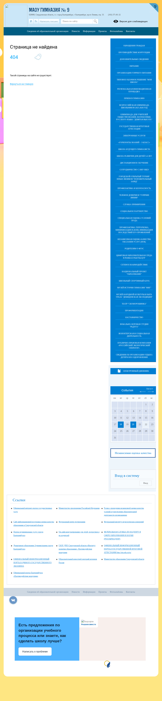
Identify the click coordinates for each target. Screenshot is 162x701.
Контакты (130, 31)
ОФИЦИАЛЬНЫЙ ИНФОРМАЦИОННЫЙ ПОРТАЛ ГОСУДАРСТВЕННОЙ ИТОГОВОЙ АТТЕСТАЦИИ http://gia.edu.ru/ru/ (123, 549)
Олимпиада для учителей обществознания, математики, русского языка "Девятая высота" (134, 117)
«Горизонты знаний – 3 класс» (134, 142)
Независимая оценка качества (133, 453)
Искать (95, 21)
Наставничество (134, 317)
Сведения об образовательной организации (48, 31)
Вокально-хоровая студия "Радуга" (134, 325)
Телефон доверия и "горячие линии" (134, 196)
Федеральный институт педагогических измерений (124, 522)
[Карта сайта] (36, 21)
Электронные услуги (134, 136)
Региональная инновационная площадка (134, 90)
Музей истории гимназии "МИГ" (134, 288)
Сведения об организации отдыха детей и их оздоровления (134, 356)
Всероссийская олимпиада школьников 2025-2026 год (134, 106)
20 (133, 424)
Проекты (102, 31)
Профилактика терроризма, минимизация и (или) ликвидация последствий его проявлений (134, 230)
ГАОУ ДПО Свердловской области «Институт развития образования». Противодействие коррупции (77, 549)
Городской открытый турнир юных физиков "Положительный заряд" (134, 179)
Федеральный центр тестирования (72, 522)
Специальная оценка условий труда (134, 219)
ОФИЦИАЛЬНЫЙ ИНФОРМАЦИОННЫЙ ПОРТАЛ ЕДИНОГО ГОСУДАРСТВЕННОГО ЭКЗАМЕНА (32, 562)
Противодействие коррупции (134, 52)
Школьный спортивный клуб (134, 281)
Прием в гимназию (134, 98)
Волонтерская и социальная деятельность (134, 334)
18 (121, 424)
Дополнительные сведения (134, 59)
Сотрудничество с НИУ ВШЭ (134, 170)
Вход (145, 483)
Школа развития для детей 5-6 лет (134, 156)
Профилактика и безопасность (134, 188)
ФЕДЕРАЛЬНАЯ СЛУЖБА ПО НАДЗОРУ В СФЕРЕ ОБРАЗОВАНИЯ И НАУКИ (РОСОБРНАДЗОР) (122, 535)
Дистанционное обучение (134, 163)
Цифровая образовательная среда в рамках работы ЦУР (134, 256)
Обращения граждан (134, 46)
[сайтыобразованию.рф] (153, 8)
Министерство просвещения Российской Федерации (79, 508)
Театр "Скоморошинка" (134, 304)
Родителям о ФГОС (134, 249)
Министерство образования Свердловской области (124, 559)
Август (149, 389)
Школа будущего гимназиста (134, 149)
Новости (76, 31)
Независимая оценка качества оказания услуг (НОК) (134, 240)
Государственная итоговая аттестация (134, 127)
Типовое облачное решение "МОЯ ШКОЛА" (134, 81)
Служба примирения (134, 204)
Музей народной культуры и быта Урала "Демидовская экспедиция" (134, 295)
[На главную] (31, 21)
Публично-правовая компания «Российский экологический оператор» (134, 345)
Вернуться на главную (21, 84)
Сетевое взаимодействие (134, 265)
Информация (89, 31)
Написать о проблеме (35, 651)
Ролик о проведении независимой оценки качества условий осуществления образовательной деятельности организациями (124, 511)
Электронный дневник (136, 371)
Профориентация (134, 311)
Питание (134, 66)
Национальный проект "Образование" (134, 272)
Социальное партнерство (134, 211)
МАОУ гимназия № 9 (49, 10)
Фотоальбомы (116, 31)
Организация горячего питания (134, 73)
